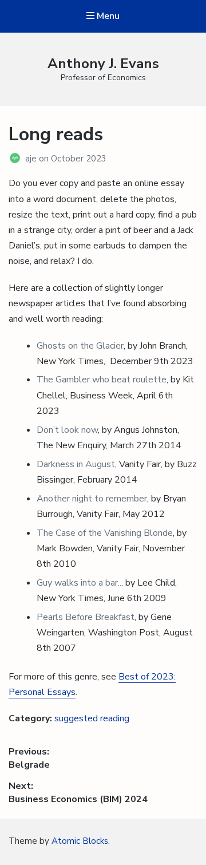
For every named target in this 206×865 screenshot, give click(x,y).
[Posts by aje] (17, 158)
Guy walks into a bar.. (79, 582)
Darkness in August (76, 464)
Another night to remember (92, 498)
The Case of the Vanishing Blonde (105, 533)
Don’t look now (67, 430)
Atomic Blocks (80, 841)
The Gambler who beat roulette (102, 379)
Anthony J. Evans (103, 63)
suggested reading (91, 718)
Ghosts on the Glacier (80, 345)
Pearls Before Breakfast (85, 617)
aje (32, 158)
